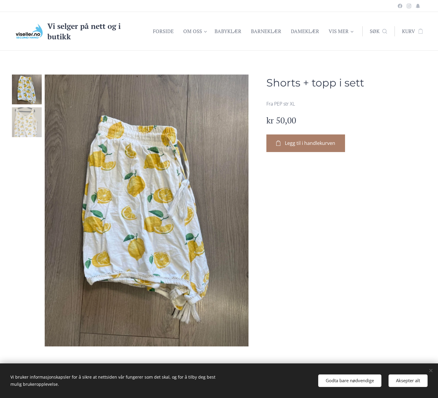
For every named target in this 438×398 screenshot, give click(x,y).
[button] (378, 31)
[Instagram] (409, 6)
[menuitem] (164, 31)
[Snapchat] (418, 6)
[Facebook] (400, 6)
